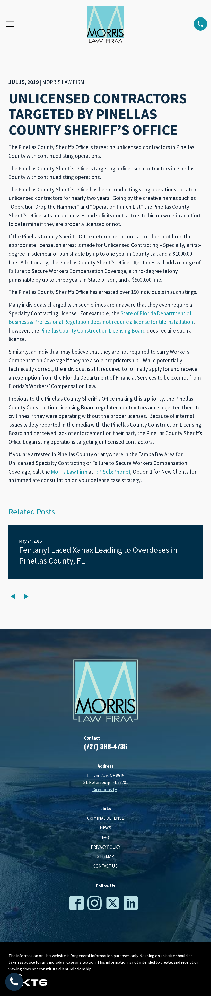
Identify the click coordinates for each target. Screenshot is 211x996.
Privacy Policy (105, 847)
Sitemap (105, 856)
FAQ (105, 837)
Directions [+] (105, 789)
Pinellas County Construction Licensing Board (93, 330)
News (105, 828)
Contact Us (105, 866)
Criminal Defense (105, 818)
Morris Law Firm (69, 471)
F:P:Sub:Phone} (112, 471)
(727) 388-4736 (105, 746)
